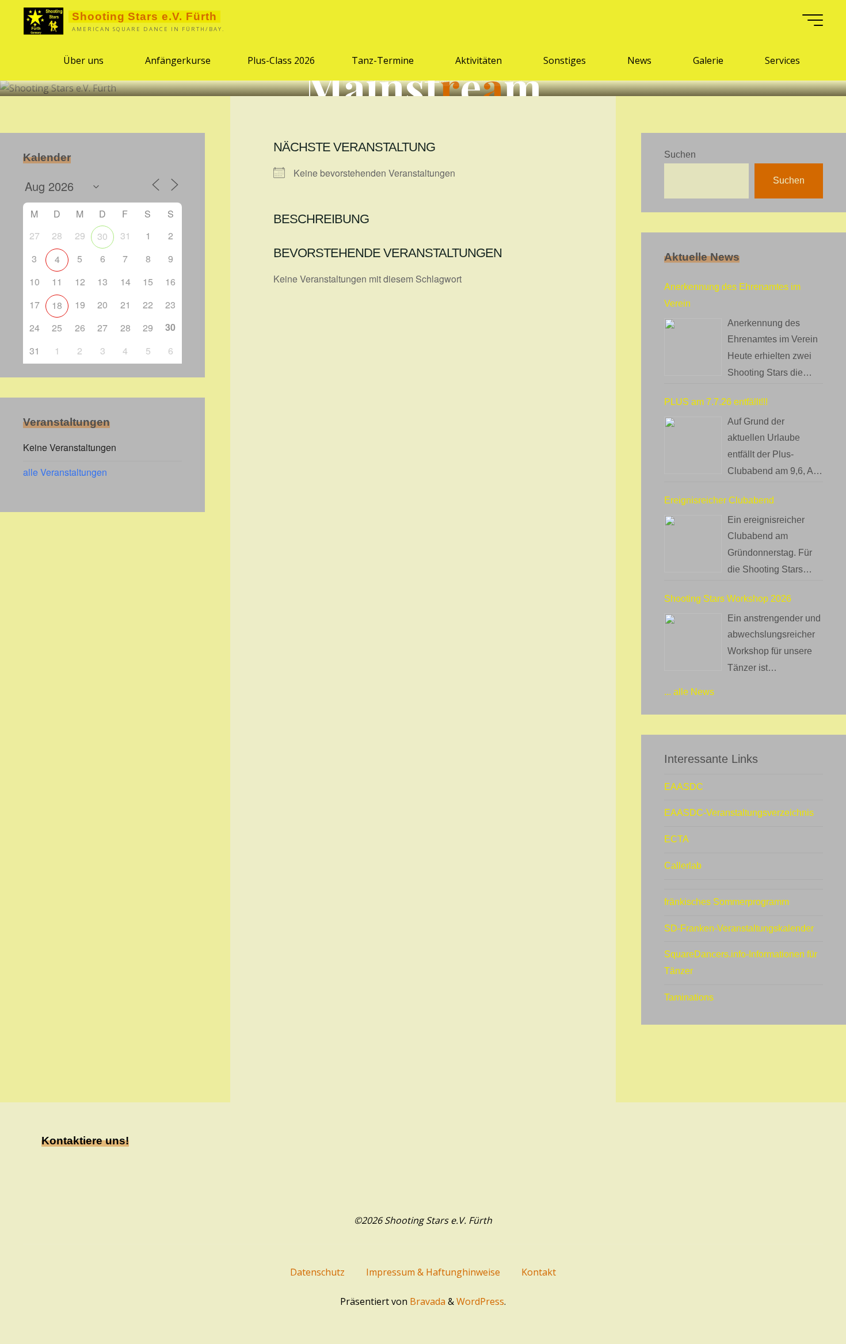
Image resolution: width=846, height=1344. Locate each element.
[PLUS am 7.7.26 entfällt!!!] (693, 445)
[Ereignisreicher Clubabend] (693, 543)
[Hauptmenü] (812, 20)
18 (57, 305)
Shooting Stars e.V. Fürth (144, 16)
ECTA (676, 839)
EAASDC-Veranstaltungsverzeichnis (739, 813)
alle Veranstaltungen (65, 472)
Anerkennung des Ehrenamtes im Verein (732, 295)
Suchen (680, 154)
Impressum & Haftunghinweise (433, 1272)
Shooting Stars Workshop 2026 (727, 599)
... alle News (689, 692)
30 (102, 236)
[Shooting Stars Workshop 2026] (693, 642)
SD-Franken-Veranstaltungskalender (739, 928)
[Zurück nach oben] (801, 1299)
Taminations (689, 997)
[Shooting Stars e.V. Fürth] (43, 20)
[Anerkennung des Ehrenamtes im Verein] (693, 347)
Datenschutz (317, 1272)
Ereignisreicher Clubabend (719, 500)
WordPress (480, 1301)
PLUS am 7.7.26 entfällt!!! (716, 402)
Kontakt (538, 1272)
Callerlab (683, 865)
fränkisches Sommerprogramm (726, 902)
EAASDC (683, 787)
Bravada (426, 1301)
